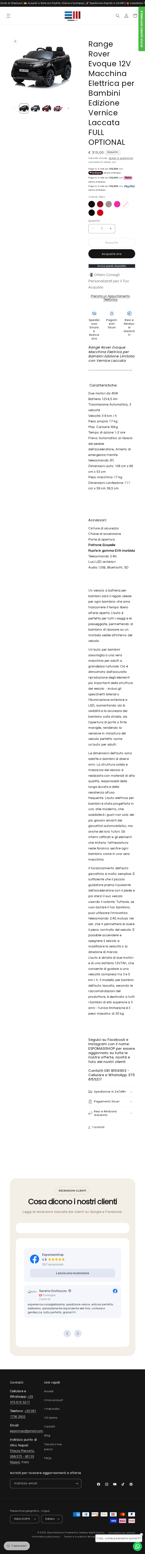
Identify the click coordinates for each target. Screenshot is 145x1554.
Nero (91, 204)
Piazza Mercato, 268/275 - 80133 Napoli (22, 1456)
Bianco (125, 204)
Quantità (93, 221)
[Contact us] (137, 1546)
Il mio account (53, 1400)
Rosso (100, 212)
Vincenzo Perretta (63, 1291)
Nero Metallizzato (91, 212)
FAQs (48, 1458)
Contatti (49, 1426)
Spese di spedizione (121, 158)
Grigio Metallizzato (108, 204)
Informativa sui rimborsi (121, 1533)
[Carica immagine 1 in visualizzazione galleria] (24, 108)
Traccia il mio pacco (53, 1447)
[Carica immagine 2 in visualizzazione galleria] (35, 108)
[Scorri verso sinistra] (14, 108)
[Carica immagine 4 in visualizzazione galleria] (58, 108)
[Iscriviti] (76, 1483)
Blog (47, 1435)
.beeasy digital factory (91, 1533)
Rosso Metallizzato (100, 204)
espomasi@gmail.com (26, 1431)
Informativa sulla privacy (46, 1537)
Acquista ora (112, 253)
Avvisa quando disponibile (111, 266)
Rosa (117, 204)
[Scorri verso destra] (68, 108)
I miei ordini (51, 1408)
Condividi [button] (98, 1127)
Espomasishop (55, 1533)
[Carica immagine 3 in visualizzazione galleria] (46, 108)
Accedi (49, 1391)
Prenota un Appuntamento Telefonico (110, 298)
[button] (8, 15)
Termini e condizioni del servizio (82, 1537)
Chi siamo (50, 1417)
